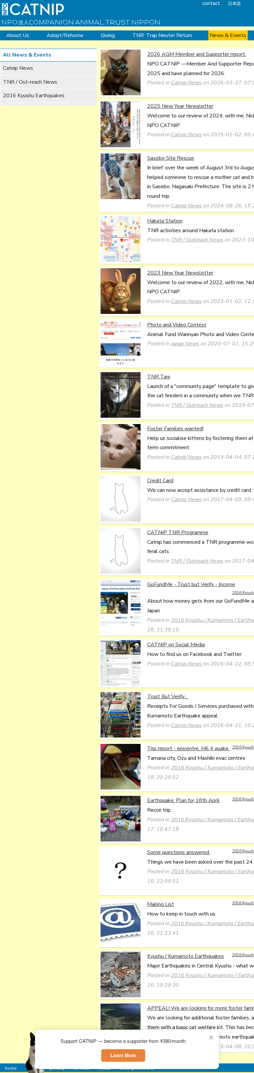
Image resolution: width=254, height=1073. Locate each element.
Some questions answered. (178, 852)
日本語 (234, 4)
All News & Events (27, 55)
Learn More (123, 1055)
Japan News (185, 343)
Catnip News (18, 68)
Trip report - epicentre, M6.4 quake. (188, 748)
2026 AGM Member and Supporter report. (196, 54)
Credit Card (160, 480)
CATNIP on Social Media (176, 644)
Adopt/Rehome (65, 35)
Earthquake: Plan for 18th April (183, 800)
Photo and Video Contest (176, 324)
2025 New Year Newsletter (180, 106)
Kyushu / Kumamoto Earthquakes (185, 956)
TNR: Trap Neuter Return (162, 35)
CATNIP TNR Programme (177, 532)
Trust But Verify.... (167, 696)
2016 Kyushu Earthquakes (33, 95)
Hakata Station (165, 221)
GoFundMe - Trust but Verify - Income (191, 584)
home (11, 1068)
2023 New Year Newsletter (180, 273)
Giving (108, 35)
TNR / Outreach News (197, 239)
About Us (17, 35)
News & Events (228, 35)
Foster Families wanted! (175, 428)
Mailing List (160, 904)
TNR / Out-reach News (30, 82)
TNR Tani (158, 376)
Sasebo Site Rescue (170, 158)
